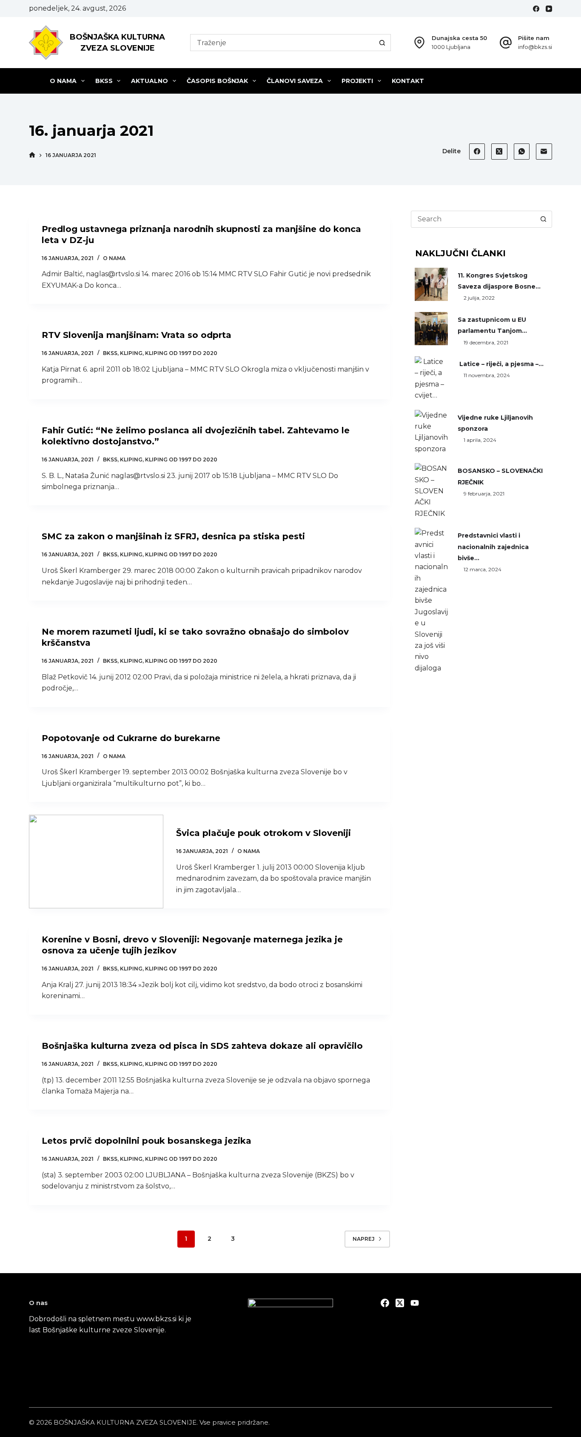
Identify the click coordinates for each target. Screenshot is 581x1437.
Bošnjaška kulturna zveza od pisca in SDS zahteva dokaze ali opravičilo (202, 1046)
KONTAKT (408, 81)
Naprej (364, 1239)
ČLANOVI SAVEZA (295, 81)
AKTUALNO (149, 81)
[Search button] (382, 42)
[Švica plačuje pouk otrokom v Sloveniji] (96, 861)
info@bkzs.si (535, 46)
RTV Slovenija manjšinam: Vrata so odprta (136, 335)
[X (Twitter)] (499, 151)
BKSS (104, 81)
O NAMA (63, 81)
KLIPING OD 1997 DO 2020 (181, 353)
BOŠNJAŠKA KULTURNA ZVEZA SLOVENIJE (125, 1422)
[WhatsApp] (522, 151)
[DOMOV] (32, 155)
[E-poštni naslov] (544, 151)
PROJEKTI (357, 81)
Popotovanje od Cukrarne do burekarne (131, 738)
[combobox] (282, 42)
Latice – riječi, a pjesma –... (501, 364)
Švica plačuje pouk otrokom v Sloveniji (263, 833)
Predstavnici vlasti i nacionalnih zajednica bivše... (493, 547)
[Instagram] (414, 1303)
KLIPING (131, 353)
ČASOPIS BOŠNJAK (217, 81)
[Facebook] (536, 9)
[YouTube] (549, 9)
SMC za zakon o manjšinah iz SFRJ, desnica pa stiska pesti (173, 536)
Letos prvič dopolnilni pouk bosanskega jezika (146, 1141)
